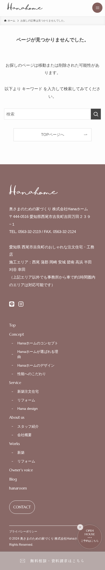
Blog (13, 479)
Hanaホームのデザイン (36, 365)
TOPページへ (52, 135)
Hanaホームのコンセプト (37, 343)
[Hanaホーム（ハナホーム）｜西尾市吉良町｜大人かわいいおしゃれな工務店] (25, 6)
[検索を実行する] (96, 114)
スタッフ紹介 (28, 426)
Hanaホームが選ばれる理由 (37, 354)
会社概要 (24, 435)
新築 (20, 452)
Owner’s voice (21, 470)
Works (14, 443)
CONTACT (22, 507)
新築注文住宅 (28, 391)
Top (12, 325)
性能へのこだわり (31, 374)
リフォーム (26, 400)
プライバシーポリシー (23, 531)
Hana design (27, 408)
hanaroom (18, 488)
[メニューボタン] (97, 8)
